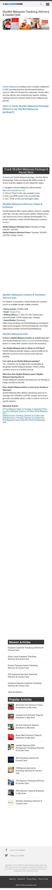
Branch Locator (28, 341)
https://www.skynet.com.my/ (14, 190)
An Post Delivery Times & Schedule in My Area (27, 726)
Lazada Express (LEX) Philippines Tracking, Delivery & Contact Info (30, 748)
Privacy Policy (31, 879)
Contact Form (15, 312)
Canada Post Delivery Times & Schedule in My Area (29, 716)
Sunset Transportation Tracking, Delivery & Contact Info (23, 666)
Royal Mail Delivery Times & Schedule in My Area (28, 736)
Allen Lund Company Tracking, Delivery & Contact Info (22, 657)
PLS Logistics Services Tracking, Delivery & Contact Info (22, 675)
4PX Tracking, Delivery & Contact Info (27, 759)
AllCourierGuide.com (29, 885)
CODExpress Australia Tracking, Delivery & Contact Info (29, 770)
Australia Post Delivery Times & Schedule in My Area (29, 706)
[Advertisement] (26, 57)
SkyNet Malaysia (9, 87)
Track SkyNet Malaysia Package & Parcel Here (26, 170)
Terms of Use (43, 879)
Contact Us (21, 879)
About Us (12, 879)
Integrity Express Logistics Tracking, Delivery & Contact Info (25, 684)
